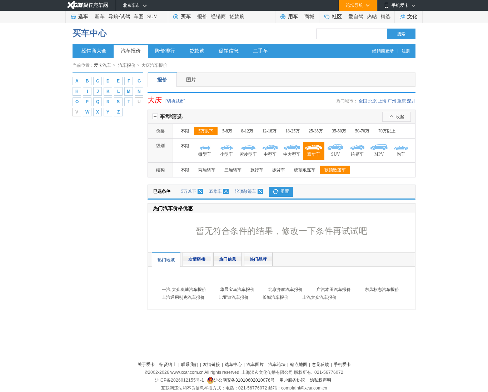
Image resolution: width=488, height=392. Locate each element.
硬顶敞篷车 (304, 169)
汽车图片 (255, 364)
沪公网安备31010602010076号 (245, 380)
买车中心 (90, 33)
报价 (202, 16)
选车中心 (233, 364)
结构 (160, 169)
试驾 (125, 16)
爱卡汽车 (102, 65)
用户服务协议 (292, 380)
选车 (83, 16)
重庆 (401, 101)
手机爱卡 (342, 364)
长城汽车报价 (275, 297)
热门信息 (227, 259)
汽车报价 (131, 51)
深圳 (411, 101)
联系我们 (189, 364)
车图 (139, 16)
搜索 (401, 33)
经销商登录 (383, 51)
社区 (337, 16)
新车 (100, 16)
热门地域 (166, 259)
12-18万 (269, 131)
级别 (160, 145)
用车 (293, 16)
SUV (152, 16)
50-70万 (362, 131)
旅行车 (256, 169)
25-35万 (316, 131)
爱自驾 (355, 16)
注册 (406, 51)
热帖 (372, 16)
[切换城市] (175, 101)
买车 (186, 16)
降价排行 (165, 51)
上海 (382, 101)
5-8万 (227, 131)
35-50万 (339, 131)
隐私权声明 (320, 380)
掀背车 (278, 169)
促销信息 (229, 51)
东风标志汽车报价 (382, 289)
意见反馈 (320, 364)
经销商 (218, 16)
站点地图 (298, 364)
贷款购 (236, 16)
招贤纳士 (167, 364)
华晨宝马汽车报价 (237, 289)
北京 (372, 101)
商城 (309, 16)
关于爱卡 (146, 364)
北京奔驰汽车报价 (285, 289)
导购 (113, 16)
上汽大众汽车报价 (319, 297)
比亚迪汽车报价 (234, 297)
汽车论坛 (276, 364)
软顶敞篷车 (335, 169)
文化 (412, 16)
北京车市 (131, 5)
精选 (385, 16)
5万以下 (205, 131)
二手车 (260, 51)
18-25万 (292, 131)
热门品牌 (258, 259)
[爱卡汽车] (87, 5)
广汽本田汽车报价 (334, 289)
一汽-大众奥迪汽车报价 (184, 289)
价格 (160, 131)
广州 (392, 101)
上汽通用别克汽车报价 (183, 297)
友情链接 (196, 259)
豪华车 (215, 191)
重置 (284, 191)
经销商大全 (93, 51)
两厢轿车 (206, 169)
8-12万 (247, 131)
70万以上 (386, 131)
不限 (185, 131)
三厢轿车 (232, 169)
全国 (363, 101)
